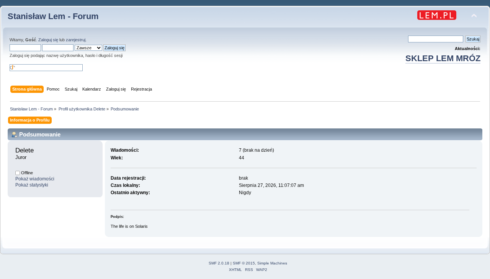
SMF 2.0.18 (219, 263)
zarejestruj (75, 39)
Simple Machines (272, 263)
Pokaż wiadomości (34, 179)
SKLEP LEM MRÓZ (442, 58)
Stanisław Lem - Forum (53, 16)
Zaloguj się (48, 39)
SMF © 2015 (244, 263)
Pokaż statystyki (31, 185)
